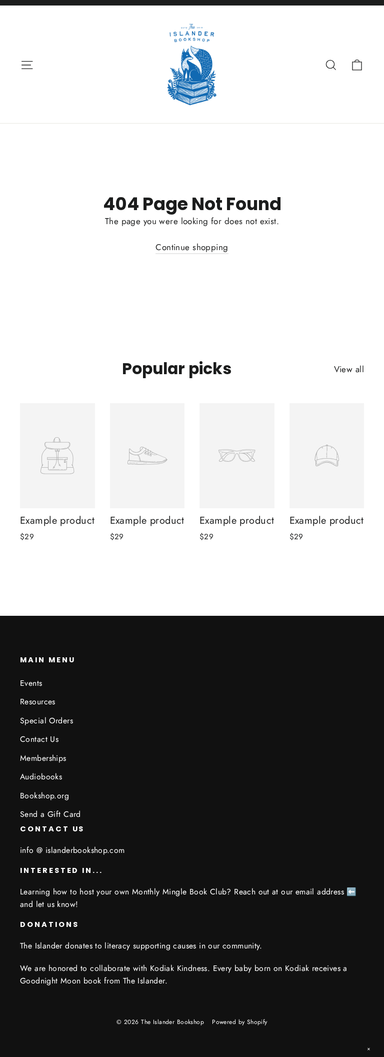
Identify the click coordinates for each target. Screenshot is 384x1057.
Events (31, 683)
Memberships (43, 758)
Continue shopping (192, 247)
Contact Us (39, 739)
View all (349, 369)
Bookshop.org (44, 795)
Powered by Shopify (240, 1021)
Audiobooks (41, 776)
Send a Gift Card (50, 814)
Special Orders (46, 720)
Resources (38, 701)
